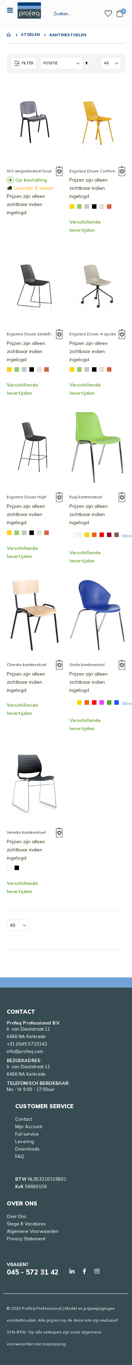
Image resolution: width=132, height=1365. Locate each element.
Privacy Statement (26, 1238)
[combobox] (73, 13)
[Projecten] (108, 13)
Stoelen (30, 35)
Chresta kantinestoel (26, 664)
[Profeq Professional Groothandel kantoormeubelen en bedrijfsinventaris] (29, 10)
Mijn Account (28, 1126)
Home (9, 35)
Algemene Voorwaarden (33, 1231)
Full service (27, 1134)
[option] (71, 206)
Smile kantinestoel (87, 664)
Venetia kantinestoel (26, 832)
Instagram (97, 1271)
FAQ (19, 1156)
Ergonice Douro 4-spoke (92, 333)
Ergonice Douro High (26, 496)
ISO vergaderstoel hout (29, 170)
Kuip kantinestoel (85, 496)
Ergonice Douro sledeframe (31, 333)
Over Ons (17, 1216)
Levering (24, 1141)
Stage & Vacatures (26, 1223)
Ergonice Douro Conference (93, 170)
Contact (23, 1119)
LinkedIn (72, 1271)
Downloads (27, 1149)
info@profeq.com (25, 1051)
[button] (59, 172)
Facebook (84, 1271)
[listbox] (49, 370)
